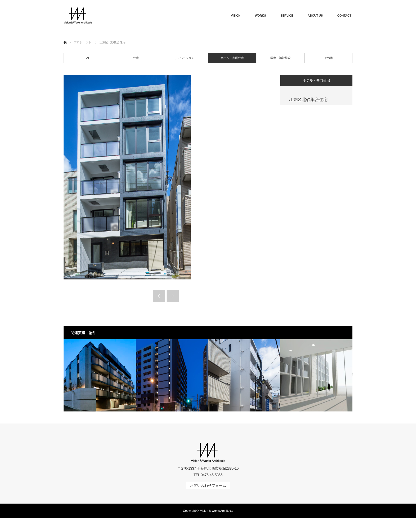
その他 (328, 58)
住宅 (136, 58)
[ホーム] (65, 36)
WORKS (260, 15)
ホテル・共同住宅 (232, 58)
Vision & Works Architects (216, 510)
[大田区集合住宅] (100, 375)
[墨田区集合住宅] (172, 375)
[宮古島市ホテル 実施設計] (316, 375)
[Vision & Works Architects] (78, 15)
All (88, 58)
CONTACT (344, 15)
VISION (235, 15)
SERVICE (286, 15)
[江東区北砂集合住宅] (244, 375)
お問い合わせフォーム (208, 485)
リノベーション (184, 58)
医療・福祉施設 (280, 58)
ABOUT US (315, 15)
